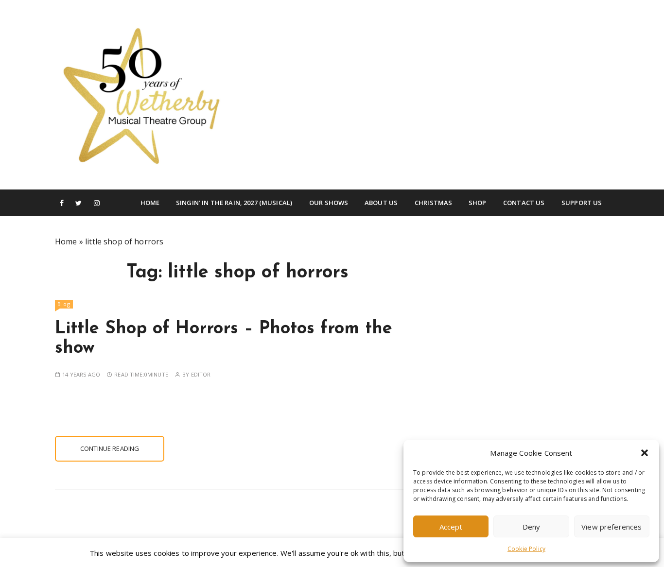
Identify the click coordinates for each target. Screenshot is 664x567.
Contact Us (524, 202)
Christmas (433, 202)
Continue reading (109, 448)
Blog (63, 304)
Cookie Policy (526, 549)
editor (201, 374)
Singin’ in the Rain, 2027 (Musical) (234, 202)
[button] (644, 453)
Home (150, 202)
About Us (381, 202)
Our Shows (328, 202)
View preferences (611, 527)
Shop (478, 202)
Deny (532, 527)
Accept (451, 527)
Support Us (581, 202)
